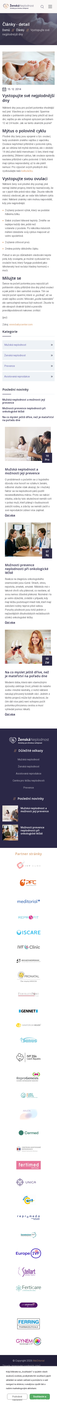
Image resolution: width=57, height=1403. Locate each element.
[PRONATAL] (28, 977)
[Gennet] (28, 1010)
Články (20, 30)
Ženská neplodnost (15, 355)
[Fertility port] (28, 994)
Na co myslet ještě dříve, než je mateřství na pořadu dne (28, 418)
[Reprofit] (28, 917)
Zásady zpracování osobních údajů (21, 1365)
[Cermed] (28, 1132)
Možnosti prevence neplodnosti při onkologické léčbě (24, 410)
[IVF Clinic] (28, 947)
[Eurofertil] (28, 1095)
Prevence (9, 365)
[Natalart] (28, 1200)
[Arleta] (28, 1114)
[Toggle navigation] (50, 6)
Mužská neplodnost (15, 344)
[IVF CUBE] (28, 864)
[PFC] (28, 883)
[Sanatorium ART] (28, 1235)
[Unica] (28, 1182)
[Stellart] (28, 1272)
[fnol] (28, 1149)
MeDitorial (38, 1360)
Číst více (10, 515)
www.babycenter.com (21, 324)
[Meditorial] (28, 901)
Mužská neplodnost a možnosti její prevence (23, 401)
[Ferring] (28, 1324)
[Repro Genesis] (28, 1076)
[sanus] (28, 1040)
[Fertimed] (28, 1165)
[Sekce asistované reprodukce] (28, 961)
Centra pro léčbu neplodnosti (28, 780)
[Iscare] (28, 932)
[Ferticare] (28, 1288)
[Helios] (28, 1025)
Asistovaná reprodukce (17, 376)
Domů (6, 30)
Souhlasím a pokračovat (39, 1397)
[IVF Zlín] (28, 1057)
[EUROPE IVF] (28, 1253)
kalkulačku (27, 170)
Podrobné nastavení (17, 1397)
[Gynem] (28, 1341)
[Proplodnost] (28, 1305)
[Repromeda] (28, 1217)
